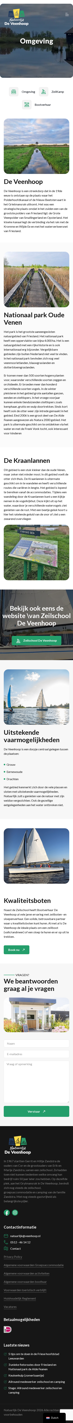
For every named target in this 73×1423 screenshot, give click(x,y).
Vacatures (10, 1306)
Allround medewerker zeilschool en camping (36, 1381)
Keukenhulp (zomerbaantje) (26, 1375)
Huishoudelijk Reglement (20, 1298)
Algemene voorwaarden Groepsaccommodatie (34, 1265)
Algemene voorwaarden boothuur (25, 1281)
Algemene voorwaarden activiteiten (26, 1273)
